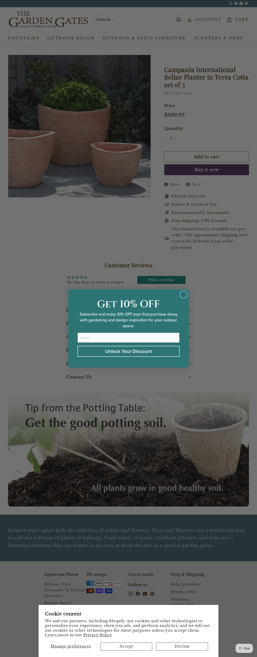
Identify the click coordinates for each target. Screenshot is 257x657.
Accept (126, 646)
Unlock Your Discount (128, 351)
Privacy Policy (97, 635)
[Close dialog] (183, 294)
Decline (182, 646)
